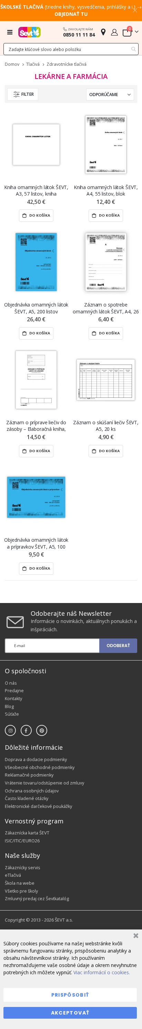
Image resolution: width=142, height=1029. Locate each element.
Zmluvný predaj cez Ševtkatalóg (37, 899)
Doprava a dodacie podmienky (36, 759)
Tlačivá (33, 64)
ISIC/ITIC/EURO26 (22, 841)
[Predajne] (103, 32)
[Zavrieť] (135, 936)
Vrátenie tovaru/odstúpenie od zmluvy (44, 783)
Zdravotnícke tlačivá (67, 64)
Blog (9, 706)
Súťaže (12, 714)
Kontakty (13, 698)
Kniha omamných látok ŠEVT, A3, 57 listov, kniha (36, 190)
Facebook (26, 730)
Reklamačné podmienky (29, 775)
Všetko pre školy (21, 891)
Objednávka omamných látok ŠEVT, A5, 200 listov (36, 307)
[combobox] (71, 49)
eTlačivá (13, 875)
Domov (12, 64)
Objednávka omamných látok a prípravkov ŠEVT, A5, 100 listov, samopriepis (36, 543)
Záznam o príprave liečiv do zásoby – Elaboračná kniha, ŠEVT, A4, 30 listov (36, 426)
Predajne (14, 691)
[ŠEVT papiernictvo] (29, 32)
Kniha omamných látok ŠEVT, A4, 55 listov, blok (106, 190)
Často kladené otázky (26, 798)
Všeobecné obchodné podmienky (39, 767)
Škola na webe (19, 883)
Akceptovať (70, 1012)
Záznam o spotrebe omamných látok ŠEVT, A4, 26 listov (106, 308)
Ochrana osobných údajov (32, 791)
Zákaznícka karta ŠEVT (27, 833)
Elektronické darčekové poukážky (38, 806)
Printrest (41, 730)
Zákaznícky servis (22, 868)
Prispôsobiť (70, 994)
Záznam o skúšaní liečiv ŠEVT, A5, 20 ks (106, 425)
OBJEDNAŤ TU (71, 14)
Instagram (10, 730)
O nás (11, 683)
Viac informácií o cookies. (101, 972)
